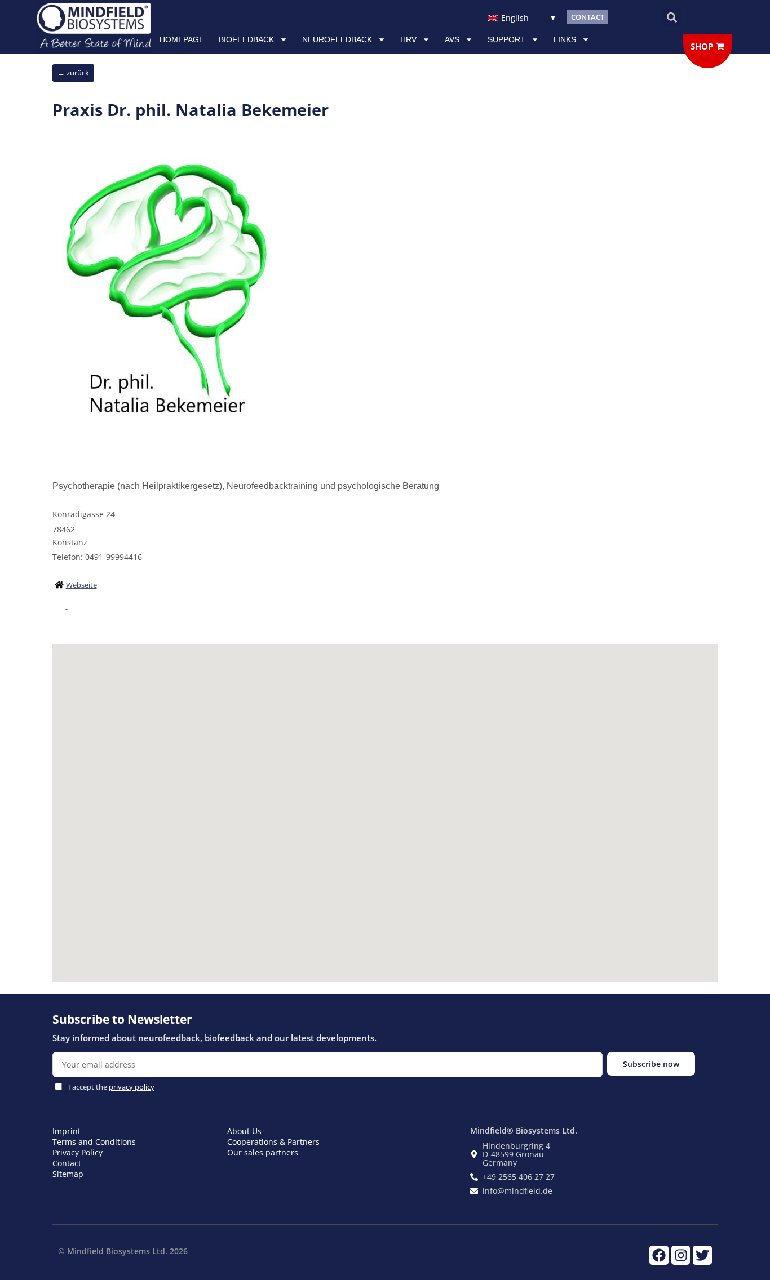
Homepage (182, 39)
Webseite (81, 585)
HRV (408, 39)
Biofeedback (246, 39)
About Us (244, 1131)
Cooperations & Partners (273, 1141)
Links (565, 39)
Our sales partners (262, 1152)
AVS (452, 39)
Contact (66, 1163)
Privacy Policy (77, 1152)
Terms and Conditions (94, 1141)
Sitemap (67, 1173)
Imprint (66, 1131)
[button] (671, 17)
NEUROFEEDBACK (337, 39)
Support (506, 39)
